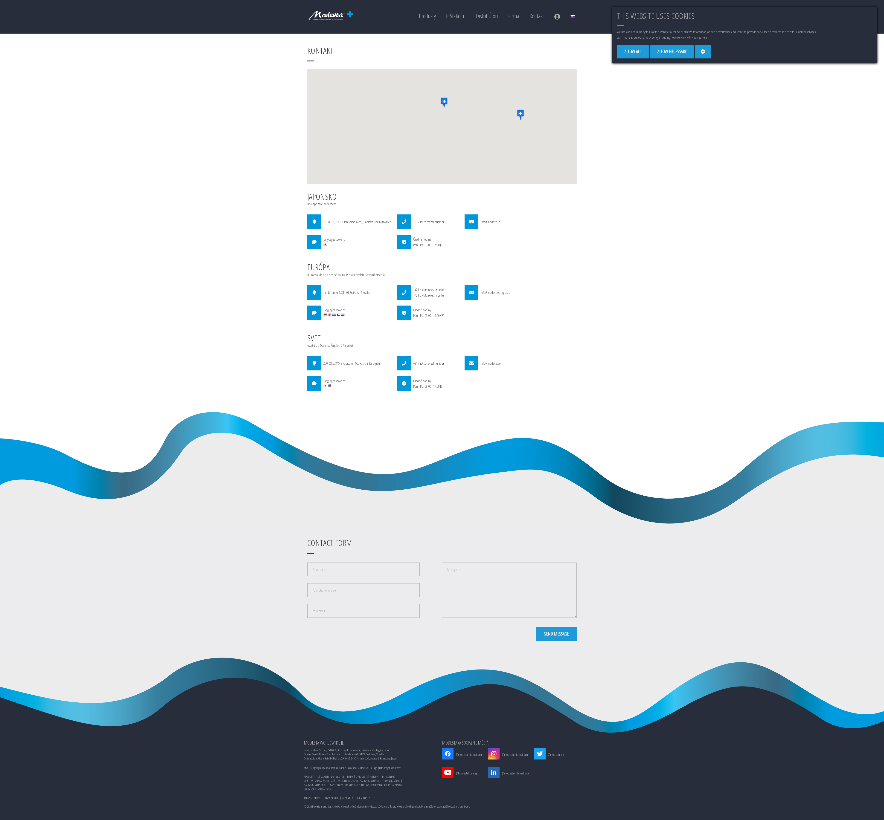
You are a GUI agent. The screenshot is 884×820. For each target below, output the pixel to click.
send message (556, 634)
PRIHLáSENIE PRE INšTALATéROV (386, 785)
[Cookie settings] (703, 51)
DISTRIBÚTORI (338, 776)
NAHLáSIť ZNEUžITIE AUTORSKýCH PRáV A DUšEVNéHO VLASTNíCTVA (336, 785)
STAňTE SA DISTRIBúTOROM (344, 781)
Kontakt (537, 16)
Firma (513, 16)
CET (442, 315)
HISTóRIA (374, 776)
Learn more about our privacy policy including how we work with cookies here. (662, 37)
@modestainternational (469, 754)
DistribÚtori (487, 16)
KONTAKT (390, 776)
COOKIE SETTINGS (361, 798)
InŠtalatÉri (456, 16)
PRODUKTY (309, 776)
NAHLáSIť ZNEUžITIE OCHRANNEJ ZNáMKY (380, 781)
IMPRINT (346, 798)
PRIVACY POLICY (332, 798)
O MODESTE (361, 776)
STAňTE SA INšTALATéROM (316, 781)
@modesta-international (515, 773)
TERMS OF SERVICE (313, 798)
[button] (444, 102)
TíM (382, 776)
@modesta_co (556, 754)
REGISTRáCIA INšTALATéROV (317, 789)
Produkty (427, 16)
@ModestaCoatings (466, 773)
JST (442, 245)
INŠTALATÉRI (323, 776)
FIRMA (350, 776)
